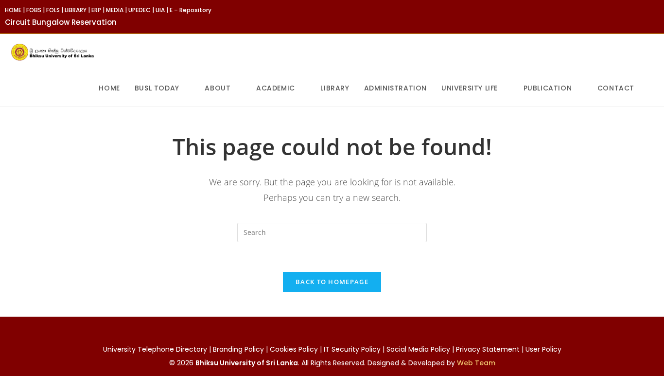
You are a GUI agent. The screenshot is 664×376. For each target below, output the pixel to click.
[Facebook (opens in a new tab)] (634, 16)
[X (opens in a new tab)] (623, 16)
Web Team (476, 363)
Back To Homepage (332, 281)
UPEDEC (139, 10)
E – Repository (190, 10)
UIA (160, 10)
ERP (96, 10)
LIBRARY (76, 10)
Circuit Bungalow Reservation (61, 22)
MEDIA (114, 10)
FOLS (53, 10)
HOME (13, 10)
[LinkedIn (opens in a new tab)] (655, 16)
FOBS (33, 10)
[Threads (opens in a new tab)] (645, 16)
